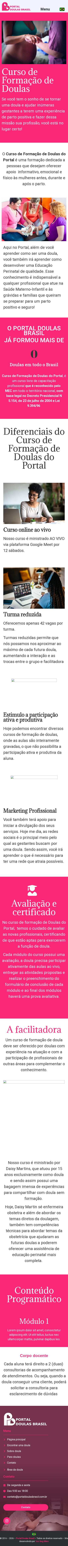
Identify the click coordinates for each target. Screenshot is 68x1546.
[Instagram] (6, 1520)
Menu (45, 9)
